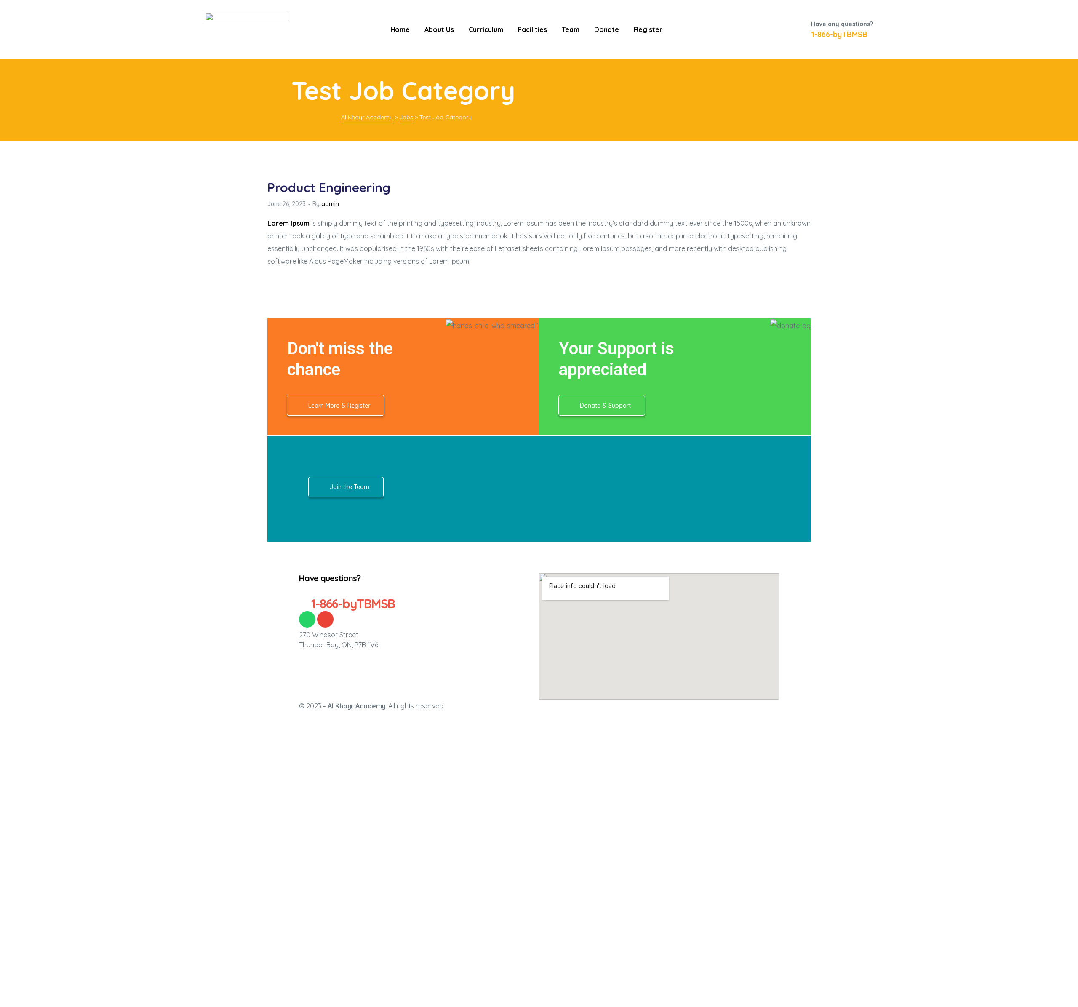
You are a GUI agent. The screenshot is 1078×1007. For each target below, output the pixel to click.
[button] (335, 405)
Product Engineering (328, 187)
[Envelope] (325, 619)
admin (330, 204)
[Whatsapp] (307, 619)
